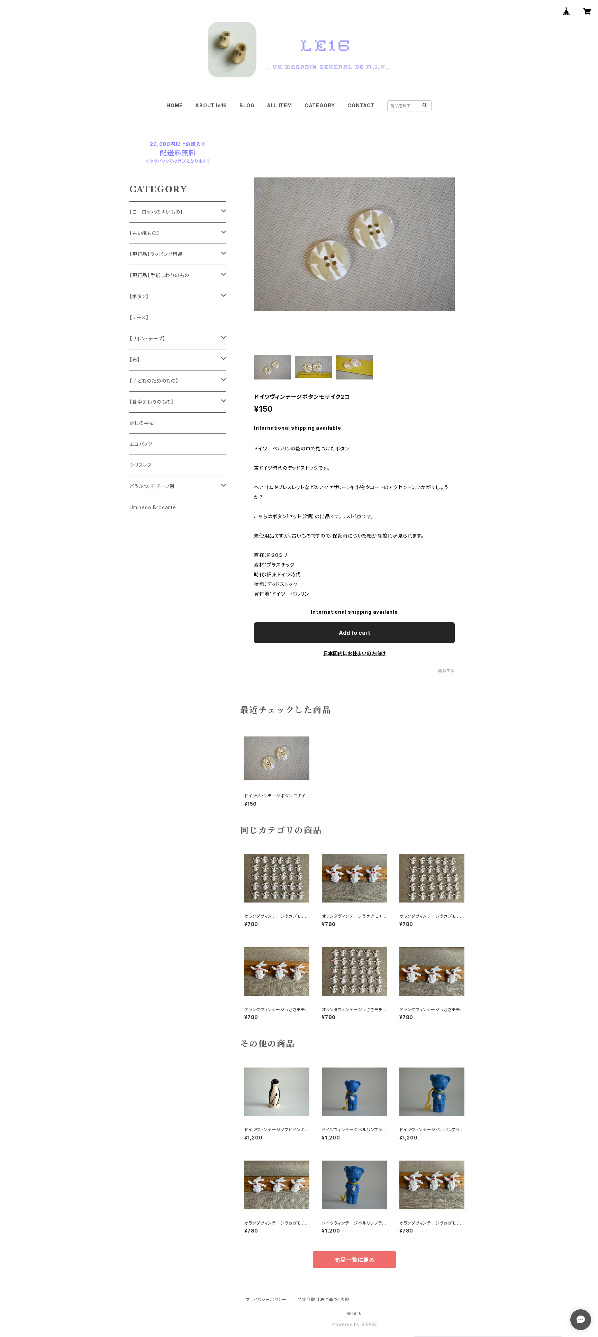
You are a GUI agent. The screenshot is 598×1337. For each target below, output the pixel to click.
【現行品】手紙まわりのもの (159, 275)
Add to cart (354, 632)
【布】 (134, 360)
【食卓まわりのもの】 (151, 402)
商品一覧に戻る (354, 1259)
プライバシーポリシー (266, 1299)
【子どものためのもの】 (154, 381)
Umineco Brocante (152, 507)
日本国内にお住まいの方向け (354, 653)
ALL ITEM (279, 105)
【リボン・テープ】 (147, 338)
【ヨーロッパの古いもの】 (156, 212)
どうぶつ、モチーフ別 (152, 486)
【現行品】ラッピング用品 (156, 254)
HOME (174, 105)
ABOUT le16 (211, 105)
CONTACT (361, 105)
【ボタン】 (139, 296)
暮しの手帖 (141, 423)
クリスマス (140, 465)
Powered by (346, 1324)
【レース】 (139, 317)
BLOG (246, 105)
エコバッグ (141, 444)
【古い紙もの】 (144, 233)
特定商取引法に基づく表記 (324, 1299)
